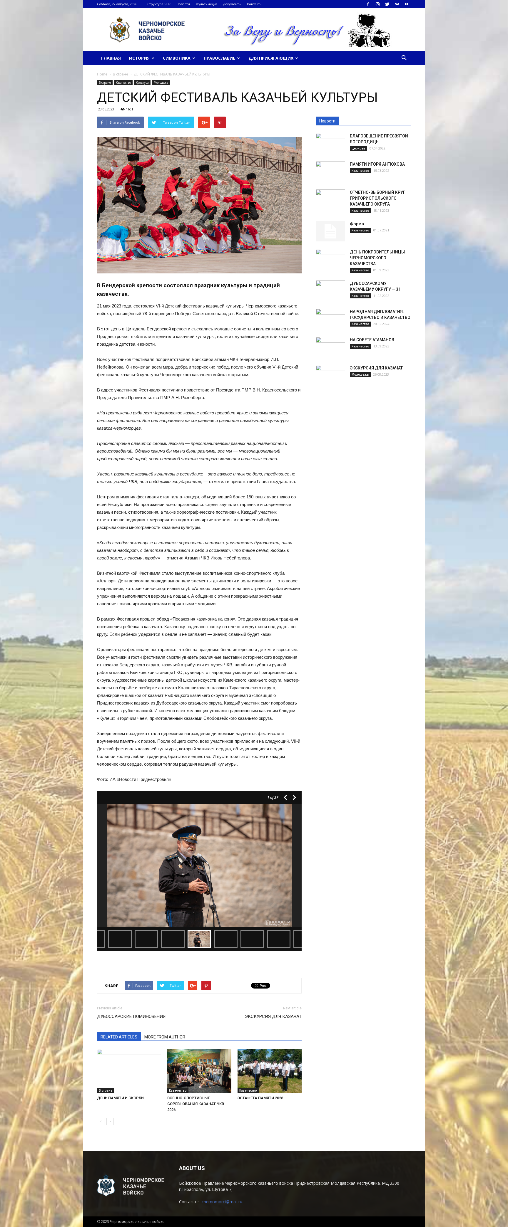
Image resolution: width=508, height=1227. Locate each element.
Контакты (254, 4)
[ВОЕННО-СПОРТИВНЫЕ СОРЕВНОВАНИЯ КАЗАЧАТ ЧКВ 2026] (199, 1071)
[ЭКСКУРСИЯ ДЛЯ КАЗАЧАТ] (330, 375)
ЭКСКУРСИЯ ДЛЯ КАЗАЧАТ (273, 1016)
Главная (111, 58)
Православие (219, 58)
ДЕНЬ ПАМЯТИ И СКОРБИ (120, 1098)
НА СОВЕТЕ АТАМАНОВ (372, 339)
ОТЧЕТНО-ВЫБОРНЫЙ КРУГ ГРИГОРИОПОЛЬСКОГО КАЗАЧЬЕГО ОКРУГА (377, 198)
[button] (404, 58)
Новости (183, 4)
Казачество (123, 82)
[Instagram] (377, 4)
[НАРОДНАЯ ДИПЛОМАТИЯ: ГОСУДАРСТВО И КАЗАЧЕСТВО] (330, 319)
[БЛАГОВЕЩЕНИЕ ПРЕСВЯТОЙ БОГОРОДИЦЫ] (330, 143)
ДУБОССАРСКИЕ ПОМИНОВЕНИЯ (131, 1016)
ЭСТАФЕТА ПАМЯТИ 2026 (260, 1098)
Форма (357, 223)
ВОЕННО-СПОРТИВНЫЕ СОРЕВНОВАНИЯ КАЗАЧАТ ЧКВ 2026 (195, 1104)
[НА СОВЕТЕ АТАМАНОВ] (330, 347)
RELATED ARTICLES (119, 1037)
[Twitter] (387, 4)
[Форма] (330, 231)
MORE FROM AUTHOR (164, 1037)
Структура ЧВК (159, 4)
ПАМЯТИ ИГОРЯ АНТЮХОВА (377, 164)
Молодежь (161, 82)
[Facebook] (367, 4)
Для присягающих (270, 58)
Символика (176, 58)
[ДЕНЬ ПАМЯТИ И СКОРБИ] (129, 1071)
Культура (142, 82)
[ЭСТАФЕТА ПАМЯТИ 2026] (270, 1071)
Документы (232, 4)
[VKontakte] (396, 4)
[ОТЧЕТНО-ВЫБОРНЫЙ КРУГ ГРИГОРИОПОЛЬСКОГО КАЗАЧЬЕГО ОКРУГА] (330, 199)
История (139, 58)
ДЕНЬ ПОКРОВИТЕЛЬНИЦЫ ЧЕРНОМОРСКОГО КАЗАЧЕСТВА (377, 258)
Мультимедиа (206, 4)
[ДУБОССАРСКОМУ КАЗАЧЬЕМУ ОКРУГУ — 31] (330, 290)
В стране (105, 82)
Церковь (358, 148)
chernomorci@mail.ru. (222, 1201)
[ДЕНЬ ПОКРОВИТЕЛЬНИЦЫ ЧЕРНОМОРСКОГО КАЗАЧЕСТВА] (330, 259)
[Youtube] (406, 4)
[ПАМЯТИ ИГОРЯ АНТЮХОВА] (330, 171)
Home (102, 74)
